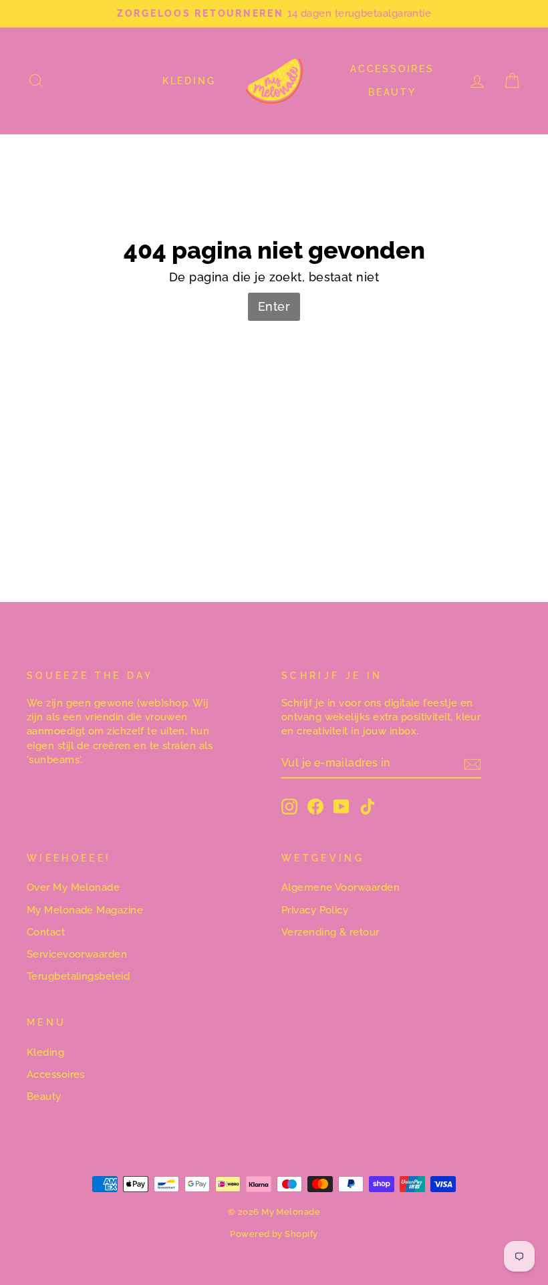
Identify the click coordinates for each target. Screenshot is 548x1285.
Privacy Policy (314, 910)
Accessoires (392, 68)
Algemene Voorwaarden (340, 887)
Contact (46, 932)
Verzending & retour (330, 932)
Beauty (392, 92)
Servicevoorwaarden (77, 954)
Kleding (189, 81)
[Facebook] (315, 807)
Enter (274, 306)
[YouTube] (341, 807)
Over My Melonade (73, 887)
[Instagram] (289, 807)
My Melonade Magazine (85, 910)
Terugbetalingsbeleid (78, 976)
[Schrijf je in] (472, 763)
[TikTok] (368, 807)
